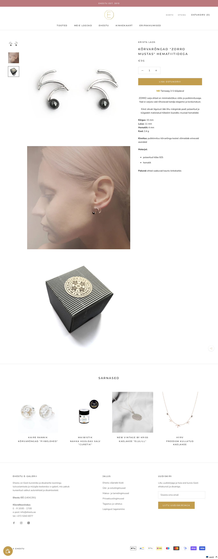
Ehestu (104, 25)
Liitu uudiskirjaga (176, 505)
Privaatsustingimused (113, 498)
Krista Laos (146, 42)
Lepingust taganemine (114, 509)
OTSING (182, 15)
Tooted (62, 25)
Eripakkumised (150, 25)
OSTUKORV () (200, 15)
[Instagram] (21, 523)
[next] (208, 417)
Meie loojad (83, 25)
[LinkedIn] (28, 523)
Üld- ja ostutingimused (114, 488)
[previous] (10, 417)
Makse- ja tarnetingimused (116, 493)
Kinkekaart (124, 25)
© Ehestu (19, 549)
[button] (212, 557)
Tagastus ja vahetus (112, 503)
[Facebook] (14, 523)
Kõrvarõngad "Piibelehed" (38, 441)
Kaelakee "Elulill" (132, 441)
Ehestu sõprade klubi (113, 482)
